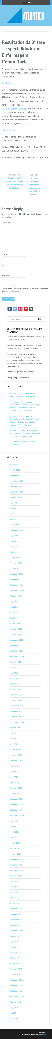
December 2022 (16, 640)
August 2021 (15, 728)
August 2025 (15, 497)
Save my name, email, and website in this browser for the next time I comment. (25, 290)
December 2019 (16, 799)
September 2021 (17, 722)
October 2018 (16, 865)
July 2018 (14, 881)
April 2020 (14, 782)
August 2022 (15, 662)
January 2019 (15, 854)
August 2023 (15, 596)
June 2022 (14, 673)
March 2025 (15, 525)
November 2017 (16, 920)
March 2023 (15, 623)
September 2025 (17, 492)
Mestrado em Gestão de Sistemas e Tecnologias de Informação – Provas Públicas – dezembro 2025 (25, 433)
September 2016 (17, 996)
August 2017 (15, 936)
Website (5, 275)
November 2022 (16, 645)
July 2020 (14, 766)
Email (5, 265)
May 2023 (14, 612)
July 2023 (14, 601)
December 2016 (16, 980)
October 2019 (16, 810)
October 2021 (16, 717)
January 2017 (15, 974)
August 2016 (15, 1002)
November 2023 (16, 579)
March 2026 (15, 470)
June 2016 (14, 1013)
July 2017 (14, 942)
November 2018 (16, 859)
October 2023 (16, 585)
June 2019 (14, 826)
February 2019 (16, 848)
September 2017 (17, 931)
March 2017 (15, 963)
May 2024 (14, 547)
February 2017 (16, 969)
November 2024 (16, 530)
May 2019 (14, 832)
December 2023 (16, 574)
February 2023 (16, 629)
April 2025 (14, 519)
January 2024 (15, 568)
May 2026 (14, 464)
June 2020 (14, 771)
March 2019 (15, 843)
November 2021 (16, 711)
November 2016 (16, 985)
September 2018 (17, 870)
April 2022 (14, 684)
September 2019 (17, 815)
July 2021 (14, 733)
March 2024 (15, 557)
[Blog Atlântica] (26, 16)
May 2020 (14, 777)
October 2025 (16, 486)
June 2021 (14, 739)
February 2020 (16, 788)
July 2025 (14, 503)
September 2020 (17, 760)
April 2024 (14, 552)
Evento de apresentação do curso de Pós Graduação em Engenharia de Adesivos (34, 185)
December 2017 (16, 914)
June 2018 (14, 887)
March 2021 (15, 749)
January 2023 (15, 634)
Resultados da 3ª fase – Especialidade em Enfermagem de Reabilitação (14, 181)
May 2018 (14, 892)
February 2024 (16, 563)
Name (5, 254)
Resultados (7, 83)
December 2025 (16, 475)
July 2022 (14, 667)
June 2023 (14, 607)
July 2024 (14, 536)
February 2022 (16, 695)
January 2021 (15, 755)
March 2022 (15, 689)
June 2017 (14, 947)
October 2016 (16, 991)
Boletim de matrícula (11, 130)
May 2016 (14, 1018)
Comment (6, 223)
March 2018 (15, 903)
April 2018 (14, 898)
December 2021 (16, 706)
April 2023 (14, 618)
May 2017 (14, 952)
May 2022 (14, 678)
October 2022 (16, 651)
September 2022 (17, 656)
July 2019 (14, 821)
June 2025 (14, 508)
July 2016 (14, 1007)
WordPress (42, 1035)
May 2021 (14, 744)
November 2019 (16, 804)
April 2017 (14, 958)
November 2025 (16, 481)
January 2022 (15, 700)
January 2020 (15, 793)
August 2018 (15, 876)
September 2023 (17, 590)
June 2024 (14, 541)
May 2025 (14, 514)
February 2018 (16, 909)
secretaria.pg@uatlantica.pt (14, 108)
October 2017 (16, 925)
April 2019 (14, 837)
